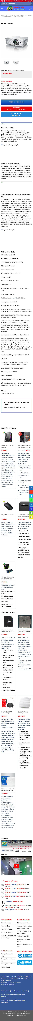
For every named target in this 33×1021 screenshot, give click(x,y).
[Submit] (29, 3)
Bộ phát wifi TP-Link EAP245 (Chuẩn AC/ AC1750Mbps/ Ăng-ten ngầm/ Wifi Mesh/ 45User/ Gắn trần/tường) (24, 712)
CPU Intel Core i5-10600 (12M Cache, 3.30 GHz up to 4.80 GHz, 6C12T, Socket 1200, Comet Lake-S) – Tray (24, 630)
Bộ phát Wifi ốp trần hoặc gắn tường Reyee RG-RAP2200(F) (7, 789)
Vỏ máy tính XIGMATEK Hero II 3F (7, 446)
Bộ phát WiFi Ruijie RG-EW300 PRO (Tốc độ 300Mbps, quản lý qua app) (7, 712)
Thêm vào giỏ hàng (16, 102)
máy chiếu (15, 298)
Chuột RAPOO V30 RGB (7, 514)
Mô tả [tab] (3, 124)
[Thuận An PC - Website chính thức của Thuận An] (16, 8)
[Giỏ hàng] (30, 8)
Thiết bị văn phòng (14, 15)
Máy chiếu (8, 16)
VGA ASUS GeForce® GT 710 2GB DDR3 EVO (7, 578)
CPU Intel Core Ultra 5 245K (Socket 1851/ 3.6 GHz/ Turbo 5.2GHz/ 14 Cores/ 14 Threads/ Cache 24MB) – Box (8, 630)
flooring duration (16, 1018)
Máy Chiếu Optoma (18, 16)
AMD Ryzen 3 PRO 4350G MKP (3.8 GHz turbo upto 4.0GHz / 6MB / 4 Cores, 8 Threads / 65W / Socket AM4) (24, 446)
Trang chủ (4, 15)
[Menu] (2, 8)
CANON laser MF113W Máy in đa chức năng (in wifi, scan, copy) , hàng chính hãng (24, 515)
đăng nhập (12, 407)
